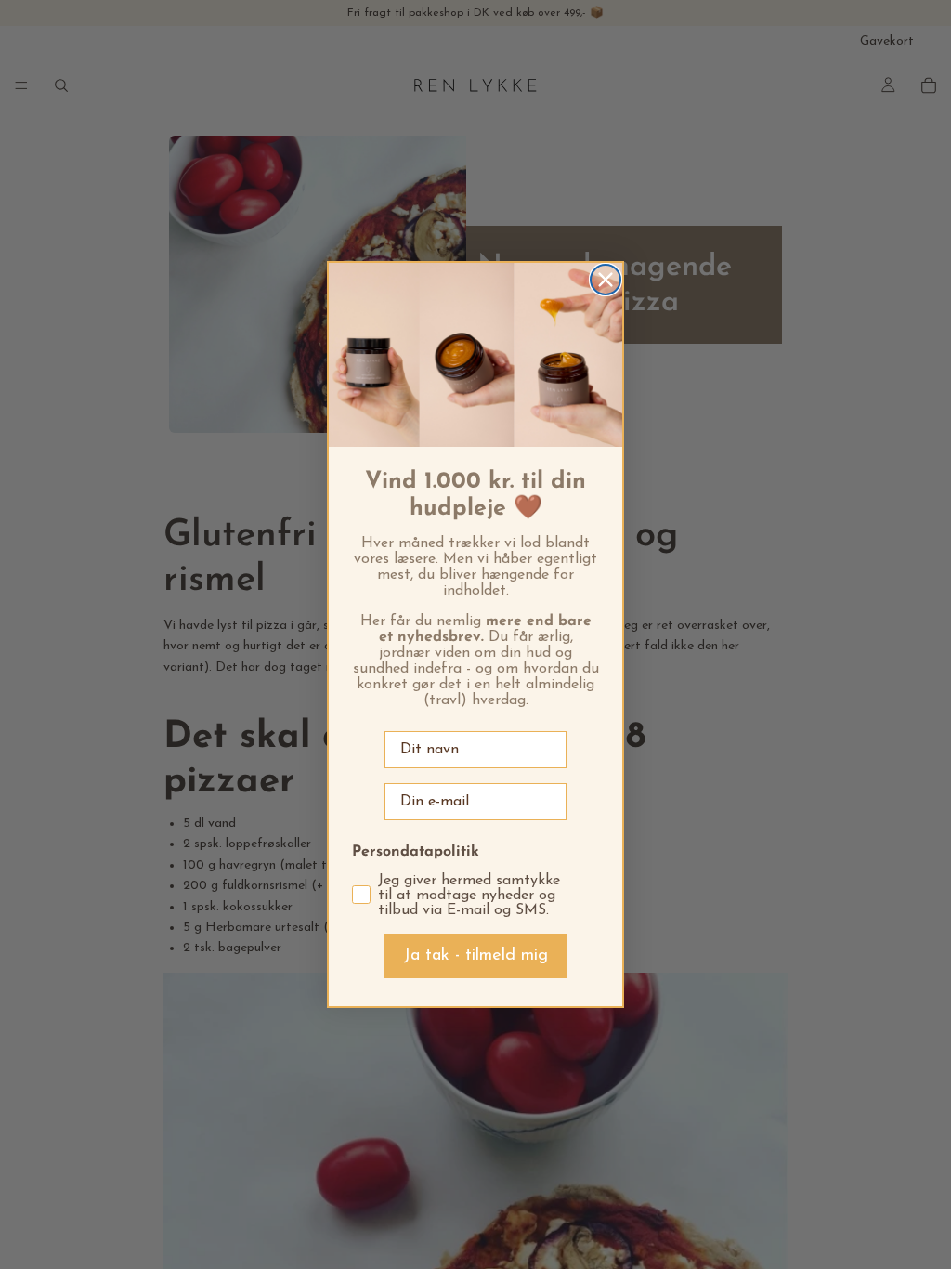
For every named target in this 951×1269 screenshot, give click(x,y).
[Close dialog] (605, 279)
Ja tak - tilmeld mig (475, 956)
